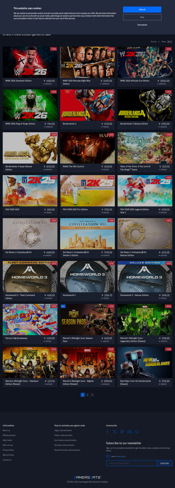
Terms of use (8, 445)
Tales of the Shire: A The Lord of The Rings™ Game (135, 168)
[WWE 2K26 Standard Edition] (30, 62)
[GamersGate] (87, 479)
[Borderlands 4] (87, 105)
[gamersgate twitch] (122, 431)
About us (6, 430)
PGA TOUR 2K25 (12, 209)
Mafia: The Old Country (73, 166)
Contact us (7, 460)
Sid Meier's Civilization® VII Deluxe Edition (133, 254)
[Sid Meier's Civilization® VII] (30, 233)
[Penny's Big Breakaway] (30, 319)
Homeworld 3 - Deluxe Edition (134, 295)
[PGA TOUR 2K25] (30, 190)
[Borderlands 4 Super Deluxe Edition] (30, 148)
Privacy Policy (8, 450)
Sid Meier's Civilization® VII (18, 252)
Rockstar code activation (64, 445)
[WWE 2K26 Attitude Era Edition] (145, 62)
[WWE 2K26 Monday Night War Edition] (87, 62)
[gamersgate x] (114, 431)
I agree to (118, 456)
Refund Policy (8, 455)
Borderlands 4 (69, 123)
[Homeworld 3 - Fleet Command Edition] (30, 276)
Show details (142, 25)
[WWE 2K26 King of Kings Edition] (30, 105)
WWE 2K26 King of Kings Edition (20, 123)
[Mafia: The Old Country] (87, 148)
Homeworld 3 (69, 295)
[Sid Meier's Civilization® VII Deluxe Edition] (145, 233)
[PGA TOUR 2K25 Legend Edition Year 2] (145, 190)
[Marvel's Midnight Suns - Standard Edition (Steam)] (30, 362)
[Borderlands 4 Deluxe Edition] (145, 105)
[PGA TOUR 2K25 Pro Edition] (87, 190)
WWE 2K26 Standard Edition (18, 80)
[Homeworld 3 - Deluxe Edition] (145, 276)
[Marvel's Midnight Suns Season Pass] (87, 319)
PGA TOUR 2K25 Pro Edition (75, 209)
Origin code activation (63, 430)
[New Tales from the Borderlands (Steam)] (145, 362)
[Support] (137, 431)
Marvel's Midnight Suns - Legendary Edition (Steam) (132, 340)
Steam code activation (63, 435)
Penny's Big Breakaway (16, 338)
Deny (142, 17)
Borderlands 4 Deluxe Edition (134, 123)
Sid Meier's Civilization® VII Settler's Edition (76, 254)
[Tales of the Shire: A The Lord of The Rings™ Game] (145, 148)
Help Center (7, 440)
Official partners (9, 435)
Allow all (142, 9)
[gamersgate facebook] (107, 431)
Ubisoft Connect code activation (67, 450)
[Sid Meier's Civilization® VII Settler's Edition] (87, 233)
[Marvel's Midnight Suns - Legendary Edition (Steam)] (145, 319)
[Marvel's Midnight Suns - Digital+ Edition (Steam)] (87, 362)
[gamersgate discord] (129, 431)
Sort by (153, 41)
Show (164, 41)
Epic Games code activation (65, 440)
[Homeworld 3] (87, 276)
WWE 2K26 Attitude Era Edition (134, 80)
